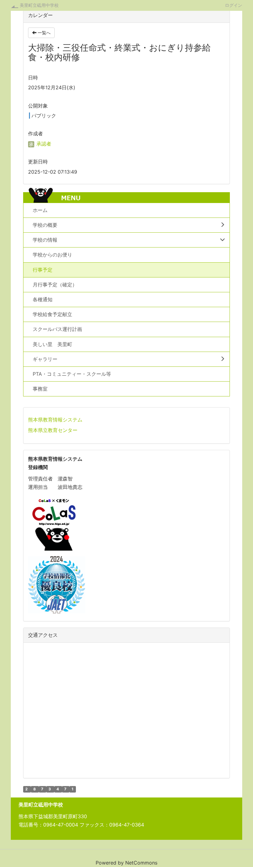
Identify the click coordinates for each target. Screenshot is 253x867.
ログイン (233, 4)
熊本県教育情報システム (55, 420)
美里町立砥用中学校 (39, 5)
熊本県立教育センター (52, 430)
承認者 (43, 144)
